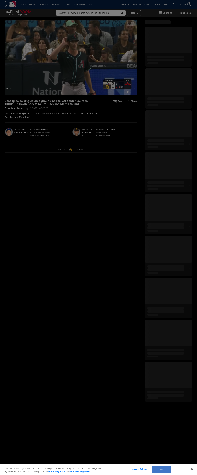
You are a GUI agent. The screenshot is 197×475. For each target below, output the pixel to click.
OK (161, 469)
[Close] (192, 469)
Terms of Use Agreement (80, 471)
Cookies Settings (139, 469)
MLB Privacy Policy (56, 471)
